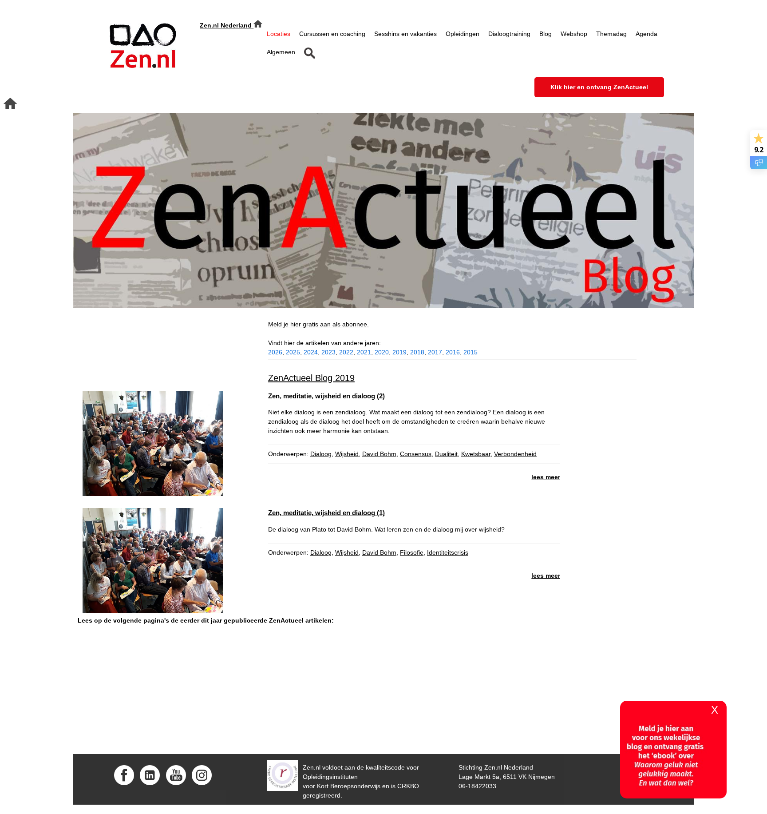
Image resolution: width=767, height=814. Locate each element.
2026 (275, 352)
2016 (453, 352)
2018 (417, 352)
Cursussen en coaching (332, 33)
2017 (435, 352)
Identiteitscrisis (447, 552)
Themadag (611, 33)
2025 (293, 352)
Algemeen (281, 52)
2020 (382, 352)
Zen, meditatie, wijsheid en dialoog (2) (326, 396)
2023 (328, 352)
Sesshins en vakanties (405, 33)
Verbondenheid (515, 453)
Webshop (574, 33)
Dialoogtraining (509, 33)
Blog (545, 33)
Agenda (646, 33)
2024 (311, 352)
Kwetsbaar (475, 453)
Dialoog (321, 453)
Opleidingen (462, 33)
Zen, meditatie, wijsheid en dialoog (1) (326, 512)
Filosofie (411, 552)
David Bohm (379, 453)
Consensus (415, 453)
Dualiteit (446, 453)
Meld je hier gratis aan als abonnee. (318, 324)
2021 (364, 352)
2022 (346, 352)
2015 (470, 352)
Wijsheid (347, 453)
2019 (399, 352)
